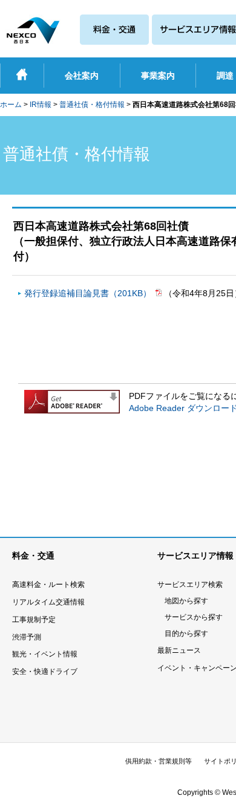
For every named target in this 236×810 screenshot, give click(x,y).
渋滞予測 (26, 637)
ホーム (11, 104)
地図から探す (186, 601)
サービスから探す (194, 617)
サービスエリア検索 (190, 584)
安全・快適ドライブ (44, 671)
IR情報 (40, 104)
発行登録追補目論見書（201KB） (89, 293)
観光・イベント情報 (44, 654)
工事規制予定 (34, 619)
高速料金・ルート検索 (48, 584)
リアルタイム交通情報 (48, 602)
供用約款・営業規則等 (158, 761)
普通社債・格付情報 (92, 104)
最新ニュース (179, 650)
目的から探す (186, 633)
